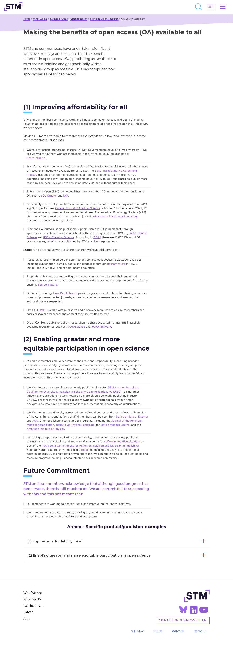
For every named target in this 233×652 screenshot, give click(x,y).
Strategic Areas (59, 18)
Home (26, 18)
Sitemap (137, 631)
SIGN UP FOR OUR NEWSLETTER (182, 620)
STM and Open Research (104, 18)
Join (26, 618)
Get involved (33, 605)
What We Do (40, 18)
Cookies (199, 631)
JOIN (210, 7)
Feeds (158, 631)
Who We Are (32, 593)
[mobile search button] (199, 7)
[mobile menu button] (223, 7)
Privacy (178, 631)
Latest (28, 612)
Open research (78, 18)
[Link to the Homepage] (13, 7)
